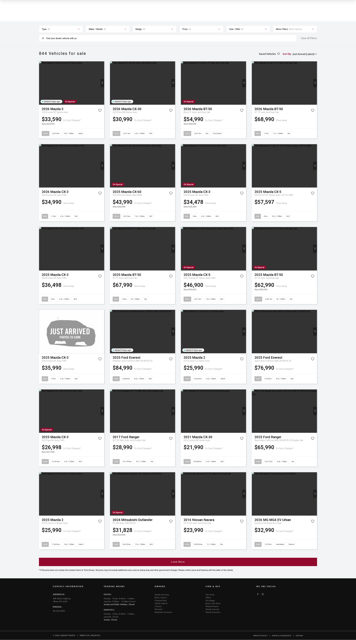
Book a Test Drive (213, 603)
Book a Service (161, 597)
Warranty (158, 609)
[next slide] (102, 83)
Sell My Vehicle (161, 603)
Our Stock (210, 595)
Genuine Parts (161, 600)
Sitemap (299, 636)
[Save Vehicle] (100, 111)
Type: (44, 29)
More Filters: (282, 29)
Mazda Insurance (213, 612)
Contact (158, 606)
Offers (208, 597)
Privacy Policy (260, 636)
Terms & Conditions (281, 636)
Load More (178, 562)
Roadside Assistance (163, 612)
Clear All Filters (309, 38)
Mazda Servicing (162, 595)
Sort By (287, 53)
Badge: (138, 29)
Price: (185, 29)
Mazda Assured (212, 609)
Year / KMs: (234, 29)
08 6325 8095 (59, 611)
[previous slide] (41, 83)
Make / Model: (96, 29)
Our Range (210, 600)
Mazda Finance (212, 606)
